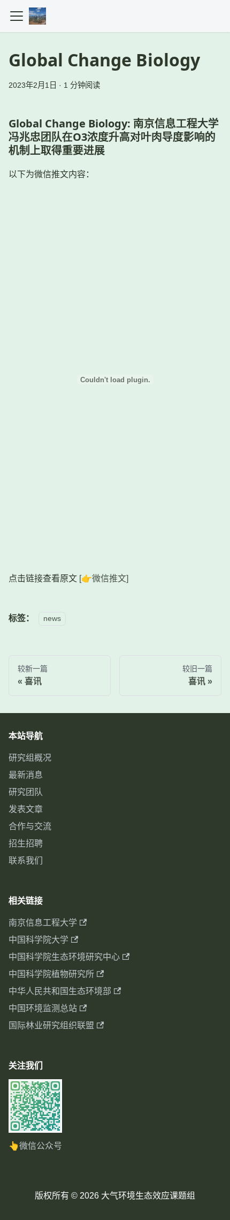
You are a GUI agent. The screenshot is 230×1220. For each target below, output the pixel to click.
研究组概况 (30, 757)
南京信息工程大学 (43, 922)
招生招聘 (26, 843)
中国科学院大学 (38, 939)
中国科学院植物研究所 (51, 974)
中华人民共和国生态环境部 (60, 991)
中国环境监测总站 (43, 1008)
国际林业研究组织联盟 (51, 1025)
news (52, 618)
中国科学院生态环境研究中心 (64, 956)
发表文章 (26, 809)
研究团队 (26, 792)
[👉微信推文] (103, 578)
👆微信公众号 (35, 1145)
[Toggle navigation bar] (17, 16)
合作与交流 (30, 826)
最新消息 (26, 774)
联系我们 (26, 860)
